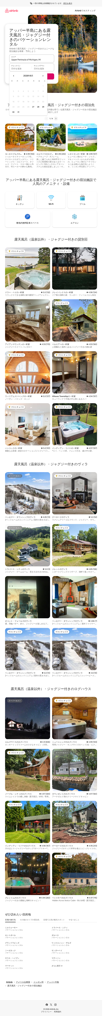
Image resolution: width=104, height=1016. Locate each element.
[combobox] (31, 59)
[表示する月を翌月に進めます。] (43, 76)
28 (38, 107)
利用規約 (57, 1012)
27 (33, 107)
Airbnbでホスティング (85, 10)
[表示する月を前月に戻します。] (13, 76)
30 (13, 112)
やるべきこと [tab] (74, 920)
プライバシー (46, 1012)
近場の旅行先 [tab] (10, 920)
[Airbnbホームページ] (11, 11)
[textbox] (20, 68)
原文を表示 (67, 3)
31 (18, 112)
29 (43, 107)
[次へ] (56, 119)
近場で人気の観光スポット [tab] (54, 920)
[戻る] (46, 119)
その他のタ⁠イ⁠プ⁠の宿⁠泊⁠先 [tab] (29, 920)
